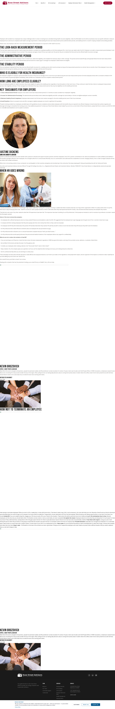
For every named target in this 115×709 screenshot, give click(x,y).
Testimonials (45, 692)
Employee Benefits (60, 686)
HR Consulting (51, 3)
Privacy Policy (17, 707)
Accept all (96, 704)
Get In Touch (108, 3)
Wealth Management (89, 3)
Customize (76, 704)
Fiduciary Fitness (59, 698)
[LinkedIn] (92, 675)
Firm (37, 3)
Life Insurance (61, 3)
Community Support (47, 690)
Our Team (45, 688)
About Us (44, 686)
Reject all (86, 704)
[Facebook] (89, 675)
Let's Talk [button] (2, 642)
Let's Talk (2, 379)
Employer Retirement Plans (74, 3)
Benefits (43, 3)
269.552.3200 (73, 694)
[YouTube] (96, 675)
